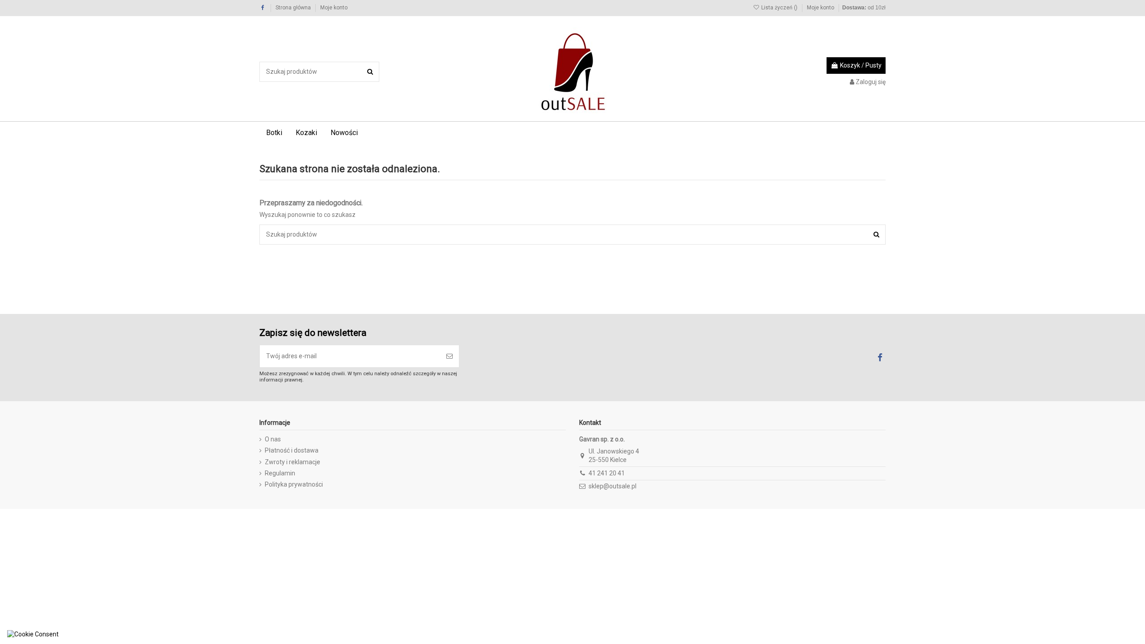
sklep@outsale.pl (612, 486)
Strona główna (294, 7)
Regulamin (280, 473)
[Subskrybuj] (449, 356)
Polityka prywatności (294, 484)
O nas (273, 439)
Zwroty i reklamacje (292, 462)
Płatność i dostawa (291, 450)
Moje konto (334, 7)
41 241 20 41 (607, 473)
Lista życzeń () (779, 7)
